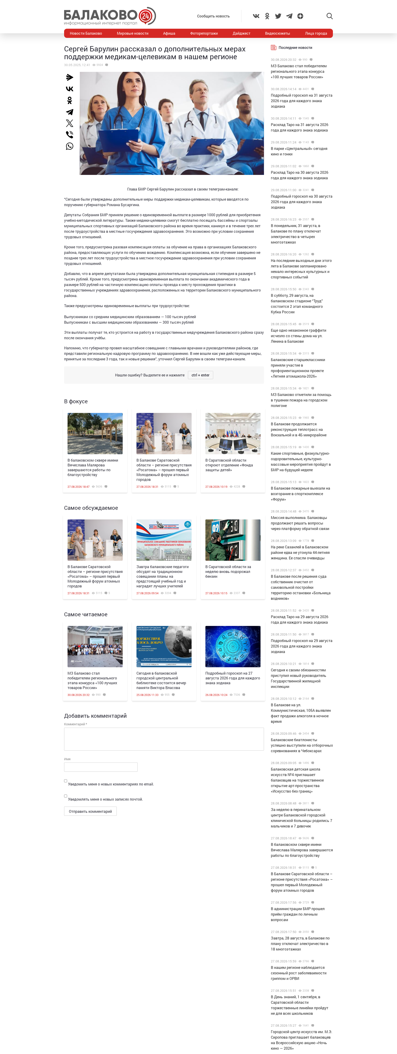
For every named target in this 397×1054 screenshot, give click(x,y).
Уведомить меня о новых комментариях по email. (111, 784)
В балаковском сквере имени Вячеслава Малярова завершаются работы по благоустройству (93, 467)
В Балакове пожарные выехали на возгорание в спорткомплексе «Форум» (300, 494)
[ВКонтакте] (71, 88)
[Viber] (71, 134)
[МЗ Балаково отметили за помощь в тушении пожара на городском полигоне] (312, 388)
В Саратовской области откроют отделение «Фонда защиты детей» (229, 465)
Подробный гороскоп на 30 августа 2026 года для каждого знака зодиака (301, 202)
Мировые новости (132, 33)
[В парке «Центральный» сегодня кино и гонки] (312, 142)
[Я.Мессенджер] (71, 77)
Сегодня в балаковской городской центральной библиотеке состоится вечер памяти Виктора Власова (161, 680)
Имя (67, 759)
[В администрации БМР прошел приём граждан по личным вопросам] (312, 902)
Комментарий (75, 724)
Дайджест (241, 33)
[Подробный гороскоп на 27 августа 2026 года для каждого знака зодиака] (233, 646)
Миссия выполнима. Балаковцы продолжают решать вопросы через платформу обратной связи (300, 523)
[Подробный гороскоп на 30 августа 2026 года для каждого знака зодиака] (312, 190)
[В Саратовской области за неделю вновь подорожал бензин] (233, 540)
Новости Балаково (86, 33)
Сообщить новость (213, 16)
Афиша (169, 33)
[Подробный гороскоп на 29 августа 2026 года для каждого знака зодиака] (312, 634)
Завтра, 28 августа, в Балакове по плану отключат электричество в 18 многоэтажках (300, 943)
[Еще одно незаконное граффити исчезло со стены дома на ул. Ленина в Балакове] (312, 324)
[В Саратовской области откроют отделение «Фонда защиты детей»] (233, 433)
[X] (71, 123)
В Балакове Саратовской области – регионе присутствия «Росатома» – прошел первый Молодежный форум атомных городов (164, 470)
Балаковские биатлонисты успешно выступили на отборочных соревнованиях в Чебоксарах (302, 745)
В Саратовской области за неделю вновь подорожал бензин (228, 571)
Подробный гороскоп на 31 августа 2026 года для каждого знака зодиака (301, 101)
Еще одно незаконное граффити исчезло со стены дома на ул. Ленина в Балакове (298, 336)
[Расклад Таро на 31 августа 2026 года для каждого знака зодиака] (312, 118)
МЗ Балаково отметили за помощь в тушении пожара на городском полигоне (301, 400)
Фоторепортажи (204, 33)
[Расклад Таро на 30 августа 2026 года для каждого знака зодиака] (312, 166)
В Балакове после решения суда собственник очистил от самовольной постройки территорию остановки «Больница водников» (301, 587)
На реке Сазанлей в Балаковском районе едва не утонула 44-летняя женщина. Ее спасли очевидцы (300, 552)
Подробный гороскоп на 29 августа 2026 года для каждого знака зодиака (301, 646)
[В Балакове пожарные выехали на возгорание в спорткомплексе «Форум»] (312, 482)
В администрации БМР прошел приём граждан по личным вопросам (298, 914)
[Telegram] (71, 111)
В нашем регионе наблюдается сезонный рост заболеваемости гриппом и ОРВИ (298, 973)
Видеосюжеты (277, 33)
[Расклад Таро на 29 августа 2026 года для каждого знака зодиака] (312, 610)
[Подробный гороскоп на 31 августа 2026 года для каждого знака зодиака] (312, 89)
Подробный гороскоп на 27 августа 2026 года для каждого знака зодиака (232, 678)
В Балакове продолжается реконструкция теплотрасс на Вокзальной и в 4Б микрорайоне (298, 429)
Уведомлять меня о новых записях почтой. (105, 799)
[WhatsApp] (72, 146)
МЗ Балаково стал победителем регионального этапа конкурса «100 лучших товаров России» (92, 680)
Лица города (316, 33)
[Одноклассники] (71, 100)
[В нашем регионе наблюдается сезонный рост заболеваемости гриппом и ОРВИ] (312, 961)
